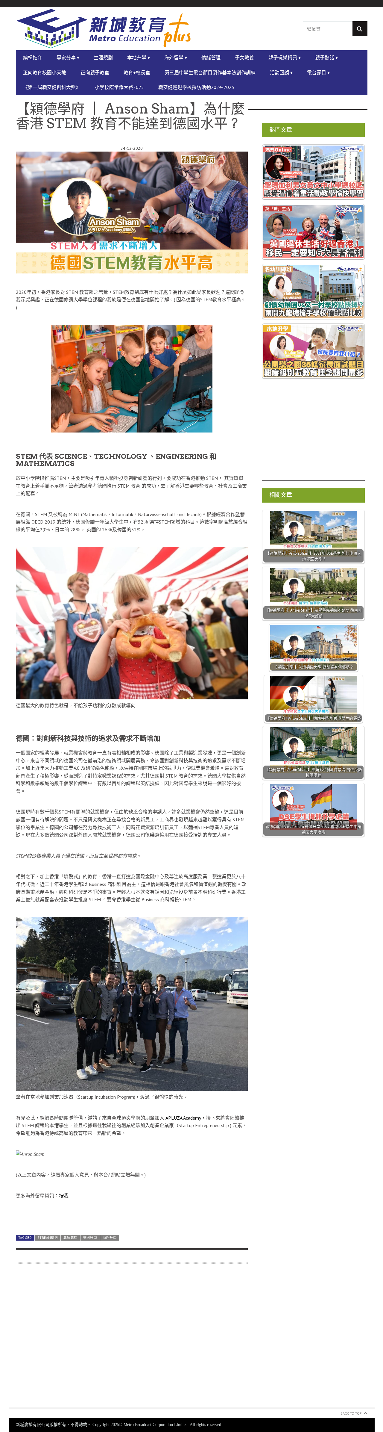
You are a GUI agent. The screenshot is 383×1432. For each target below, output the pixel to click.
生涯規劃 (103, 58)
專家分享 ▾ (68, 58)
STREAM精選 (47, 1238)
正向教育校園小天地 (44, 72)
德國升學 (90, 1238)
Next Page (132, 1216)
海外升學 (110, 1238)
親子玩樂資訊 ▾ (284, 58)
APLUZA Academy (183, 1118)
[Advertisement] (132, 1339)
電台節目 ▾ (318, 72)
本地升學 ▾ (138, 58)
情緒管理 (211, 58)
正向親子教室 (94, 72)
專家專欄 (70, 1238)
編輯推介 (32, 58)
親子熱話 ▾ (326, 58)
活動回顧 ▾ (281, 72)
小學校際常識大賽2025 (119, 87)
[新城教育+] (104, 29)
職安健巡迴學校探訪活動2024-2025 (196, 87)
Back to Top (351, 1413)
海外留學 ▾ (175, 58)
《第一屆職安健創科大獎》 (51, 87)
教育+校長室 (137, 72)
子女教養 (244, 58)
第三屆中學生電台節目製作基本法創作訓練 (210, 72)
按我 (64, 1196)
